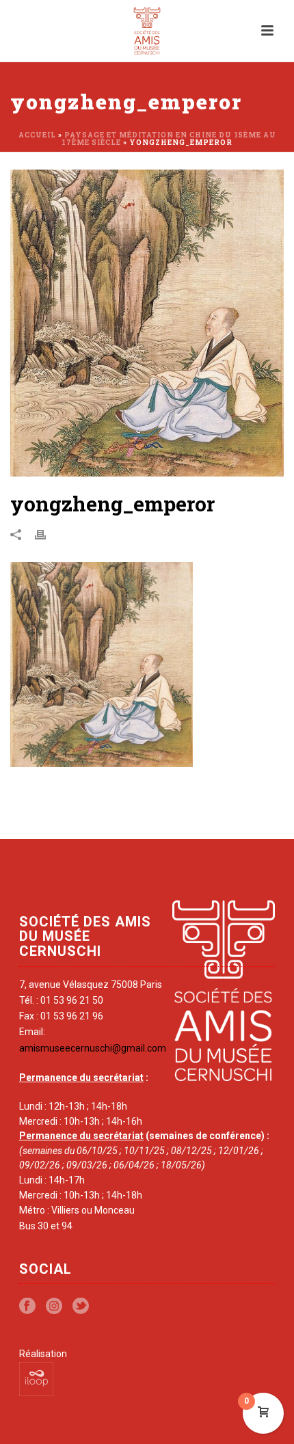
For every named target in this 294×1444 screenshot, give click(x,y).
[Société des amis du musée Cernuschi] (147, 31)
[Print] (47, 534)
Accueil (37, 135)
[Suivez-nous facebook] (27, 1306)
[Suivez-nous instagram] (54, 1306)
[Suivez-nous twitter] (80, 1306)
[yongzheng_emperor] (147, 323)
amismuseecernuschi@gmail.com (92, 1048)
